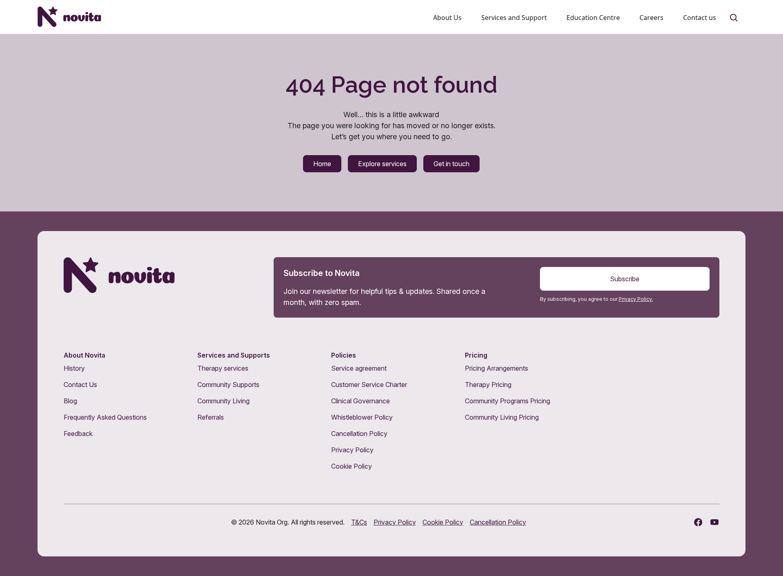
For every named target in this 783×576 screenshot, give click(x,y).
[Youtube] (714, 522)
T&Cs (359, 522)
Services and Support (514, 17)
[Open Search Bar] (734, 18)
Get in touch (451, 164)
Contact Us (80, 384)
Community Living (223, 401)
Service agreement (359, 368)
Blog (70, 401)
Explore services (382, 164)
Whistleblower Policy (362, 417)
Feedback (78, 433)
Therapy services (222, 368)
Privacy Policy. (636, 299)
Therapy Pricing (488, 384)
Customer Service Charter (369, 384)
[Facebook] (698, 522)
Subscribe (624, 279)
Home (322, 164)
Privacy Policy (352, 450)
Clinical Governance (360, 401)
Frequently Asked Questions (105, 417)
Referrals (210, 417)
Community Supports (228, 384)
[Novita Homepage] (69, 17)
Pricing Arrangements (496, 368)
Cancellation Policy (359, 433)
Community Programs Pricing (507, 401)
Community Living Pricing (502, 417)
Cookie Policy (351, 466)
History (74, 368)
